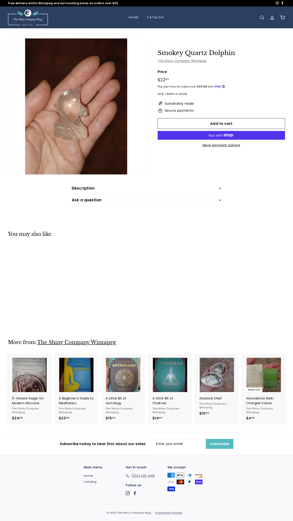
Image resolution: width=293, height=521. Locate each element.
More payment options (221, 145)
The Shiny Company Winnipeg (182, 60)
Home (134, 17)
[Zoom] (76, 106)
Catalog (155, 17)
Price (162, 71)
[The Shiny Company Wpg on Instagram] (128, 493)
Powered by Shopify (168, 513)
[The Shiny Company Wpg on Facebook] (135, 493)
